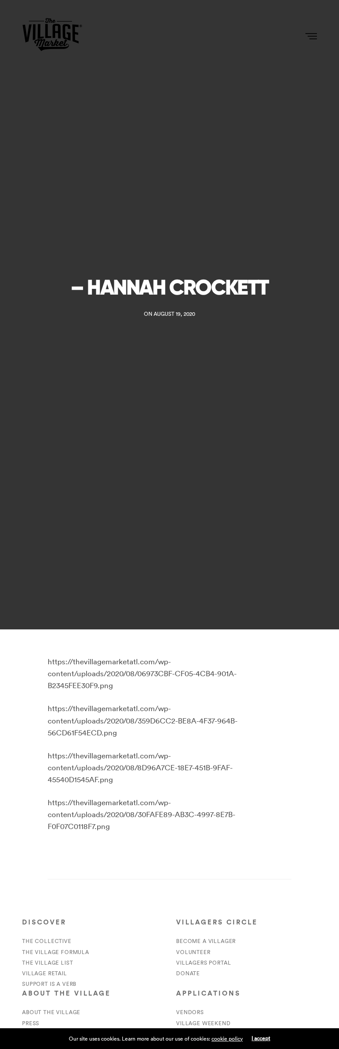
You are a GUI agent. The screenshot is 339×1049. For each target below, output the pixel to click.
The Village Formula (55, 952)
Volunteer (193, 952)
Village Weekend (203, 1023)
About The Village (51, 1012)
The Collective (47, 941)
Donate (188, 973)
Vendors (190, 1012)
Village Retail (44, 973)
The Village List (47, 962)
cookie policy (227, 1038)
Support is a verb (49, 984)
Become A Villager (206, 941)
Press (30, 1023)
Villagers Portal (203, 962)
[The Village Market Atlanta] (52, 35)
